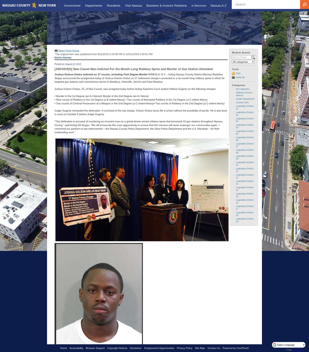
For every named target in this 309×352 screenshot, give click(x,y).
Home (63, 348)
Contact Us (214, 348)
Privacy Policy (184, 348)
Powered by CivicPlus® (236, 348)
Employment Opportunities (159, 348)
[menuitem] (72, 5)
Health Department (245, 99)
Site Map (200, 348)
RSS (238, 73)
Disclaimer (136, 348)
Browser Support (95, 348)
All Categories (243, 89)
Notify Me (240, 77)
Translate (298, 349)
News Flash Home (68, 50)
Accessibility (76, 348)
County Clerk (242, 102)
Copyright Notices (117, 348)
